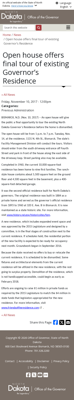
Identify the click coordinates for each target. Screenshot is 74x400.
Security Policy (38, 367)
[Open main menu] (68, 27)
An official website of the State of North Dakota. (22, 4)
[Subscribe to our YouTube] (40, 375)
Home (7, 35)
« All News (8, 95)
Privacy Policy (61, 361)
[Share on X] (62, 322)
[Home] (30, 17)
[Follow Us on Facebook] (28, 375)
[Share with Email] (68, 322)
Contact (10, 361)
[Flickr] (45, 375)
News (17, 35)
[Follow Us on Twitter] (34, 375)
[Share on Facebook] (56, 322)
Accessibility (26, 361)
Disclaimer (43, 361)
